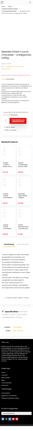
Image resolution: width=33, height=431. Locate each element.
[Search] (30, 2)
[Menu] (2, 2)
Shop (10, 6)
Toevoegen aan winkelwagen (18, 120)
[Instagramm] (9, 419)
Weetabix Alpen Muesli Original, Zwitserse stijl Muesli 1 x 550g (23, 197)
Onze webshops (6, 383)
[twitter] (6, 419)
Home (3, 6)
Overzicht (4, 375)
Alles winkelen (5, 378)
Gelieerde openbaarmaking (10, 398)
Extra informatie (23, 244)
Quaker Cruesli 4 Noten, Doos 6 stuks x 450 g (8, 165)
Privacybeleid (5, 393)
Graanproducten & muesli (10, 9)
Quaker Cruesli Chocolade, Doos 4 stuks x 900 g (8, 228)
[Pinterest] (16, 419)
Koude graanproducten (9, 11)
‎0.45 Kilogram (17, 327)
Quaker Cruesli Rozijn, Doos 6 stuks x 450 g (23, 165)
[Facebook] (2, 419)
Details (3, 79)
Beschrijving (9, 244)
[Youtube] (13, 419)
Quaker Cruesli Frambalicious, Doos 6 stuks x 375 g (8, 197)
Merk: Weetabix (18, 331)
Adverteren (5, 385)
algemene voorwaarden (9, 396)
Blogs (3, 380)
